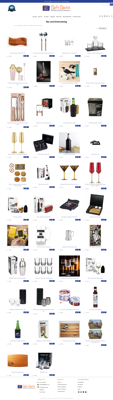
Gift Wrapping (80, 382)
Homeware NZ (30, 25)
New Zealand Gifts (67, 16)
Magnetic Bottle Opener (43, 341)
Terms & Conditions (62, 389)
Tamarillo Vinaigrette (95, 309)
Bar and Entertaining (38, 25)
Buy (25, 55)
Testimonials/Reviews (62, 384)
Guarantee (80, 386)
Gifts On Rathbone (48, 398)
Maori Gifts (59, 16)
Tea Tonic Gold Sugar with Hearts (69, 309)
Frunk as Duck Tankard (43, 247)
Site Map (54, 398)
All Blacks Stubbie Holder (17, 341)
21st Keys (34, 16)
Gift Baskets (80, 384)
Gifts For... (40, 16)
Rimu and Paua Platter (69, 341)
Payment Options (61, 391)
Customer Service (77, 16)
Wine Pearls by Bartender (95, 278)
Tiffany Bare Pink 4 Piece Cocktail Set (18, 83)
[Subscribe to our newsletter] (107, 16)
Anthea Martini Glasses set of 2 (69, 184)
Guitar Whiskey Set (43, 83)
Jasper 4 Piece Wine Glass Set (69, 278)
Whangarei (40, 389)
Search (79, 389)
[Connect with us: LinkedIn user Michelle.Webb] (105, 16)
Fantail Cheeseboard (18, 372)
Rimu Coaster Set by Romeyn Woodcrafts (17, 185)
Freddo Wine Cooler (69, 154)
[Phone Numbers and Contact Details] (109, 16)
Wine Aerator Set (44, 184)
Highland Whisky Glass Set (18, 309)
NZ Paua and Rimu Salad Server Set (43, 53)
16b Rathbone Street (43, 387)
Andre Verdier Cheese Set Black (95, 83)
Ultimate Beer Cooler (69, 123)
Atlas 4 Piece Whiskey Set (95, 53)
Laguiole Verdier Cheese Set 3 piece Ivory (17, 123)
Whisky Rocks (18, 217)
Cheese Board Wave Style (17, 53)
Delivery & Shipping (62, 386)
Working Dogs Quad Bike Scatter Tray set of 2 (95, 341)
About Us (59, 382)
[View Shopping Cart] (112, 16)
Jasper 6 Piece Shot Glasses (43, 278)
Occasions (46, 16)
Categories (52, 16)
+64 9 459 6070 (42, 382)
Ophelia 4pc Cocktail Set (69, 53)
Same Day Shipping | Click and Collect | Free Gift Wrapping (56, 1)
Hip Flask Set (95, 154)
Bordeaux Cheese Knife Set (69, 217)
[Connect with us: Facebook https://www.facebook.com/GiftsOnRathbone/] (100, 16)
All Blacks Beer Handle (95, 123)
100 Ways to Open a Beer (17, 247)
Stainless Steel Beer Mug (69, 247)
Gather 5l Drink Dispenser (43, 123)
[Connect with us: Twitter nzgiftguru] (102, 16)
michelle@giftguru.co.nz (44, 384)
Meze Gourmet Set (95, 217)
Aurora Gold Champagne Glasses (17, 154)
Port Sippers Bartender (43, 217)
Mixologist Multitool (95, 247)
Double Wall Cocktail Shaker (17, 278)
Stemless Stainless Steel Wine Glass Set (43, 310)
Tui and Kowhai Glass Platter (69, 83)
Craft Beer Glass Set (44, 154)
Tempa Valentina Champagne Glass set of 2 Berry (95, 185)
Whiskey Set (43, 372)
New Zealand (41, 392)
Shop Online (20, 25)
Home (16, 25)
